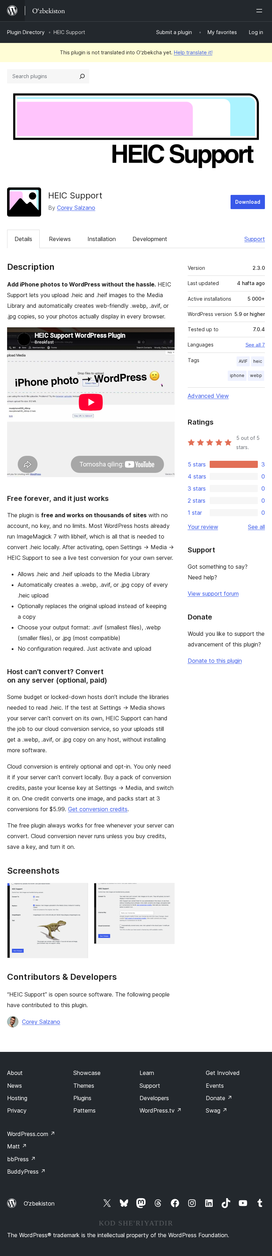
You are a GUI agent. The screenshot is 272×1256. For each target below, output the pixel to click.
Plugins (82, 1098)
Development (149, 238)
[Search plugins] (82, 76)
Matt (17, 1146)
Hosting (17, 1098)
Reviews (60, 238)
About (15, 1072)
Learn (147, 1072)
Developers (154, 1098)
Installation (101, 238)
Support (254, 238)
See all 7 (255, 345)
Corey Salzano (76, 207)
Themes (83, 1085)
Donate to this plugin (215, 660)
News (14, 1085)
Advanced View (208, 395)
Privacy (17, 1110)
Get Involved (223, 1072)
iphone (237, 375)
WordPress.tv (161, 1110)
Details (23, 238)
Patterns (84, 1110)
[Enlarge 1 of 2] (78, 892)
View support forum (213, 593)
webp (256, 375)
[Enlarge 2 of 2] (165, 892)
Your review (203, 526)
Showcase (87, 1072)
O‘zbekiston (39, 1203)
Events (215, 1085)
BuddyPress (26, 1171)
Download (247, 202)
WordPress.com (31, 1133)
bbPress (21, 1159)
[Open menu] (260, 10)
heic (257, 361)
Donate (219, 1098)
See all (256, 526)
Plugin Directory (26, 32)
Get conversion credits (98, 809)
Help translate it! (193, 52)
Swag (216, 1110)
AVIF (243, 361)
